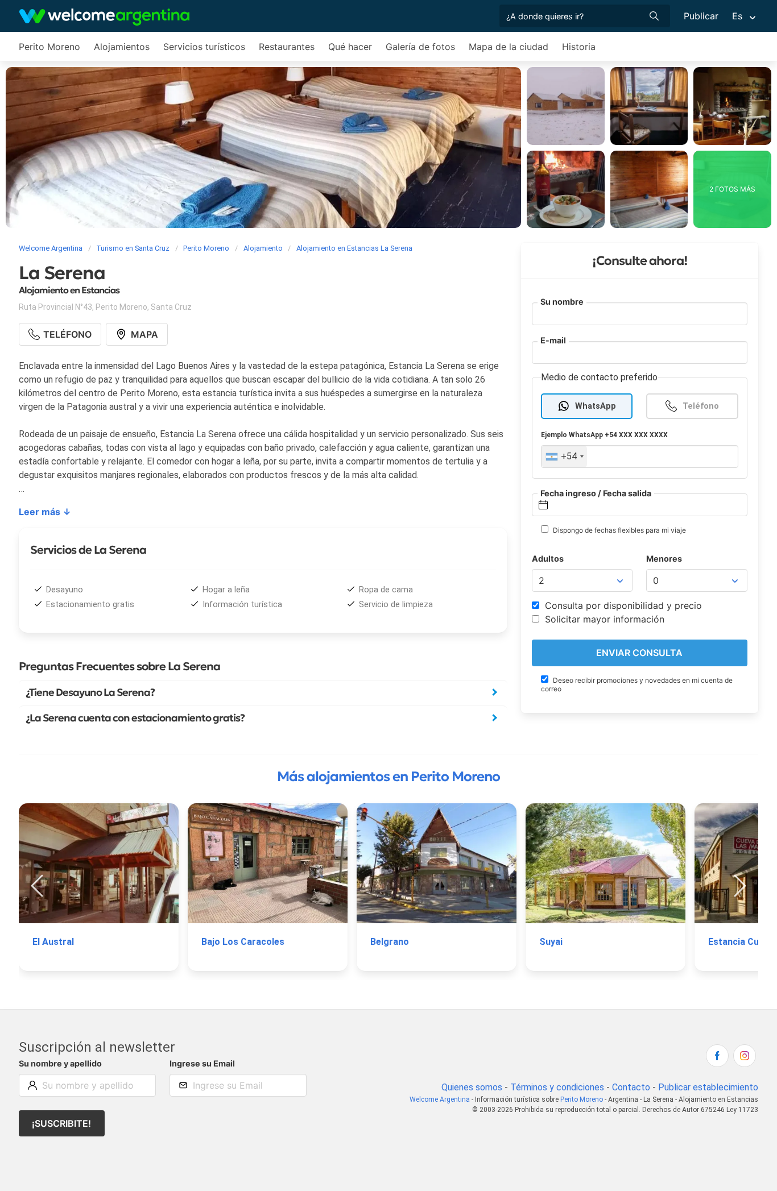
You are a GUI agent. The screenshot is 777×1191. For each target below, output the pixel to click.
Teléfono (701, 405)
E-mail (553, 340)
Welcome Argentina (440, 1099)
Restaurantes (287, 46)
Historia (579, 46)
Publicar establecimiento (708, 1087)
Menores (664, 558)
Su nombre (562, 301)
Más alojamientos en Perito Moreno (388, 776)
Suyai (551, 941)
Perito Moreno (49, 46)
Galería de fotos (420, 46)
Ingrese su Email (202, 1063)
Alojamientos (122, 46)
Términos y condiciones (557, 1087)
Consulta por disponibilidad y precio (622, 605)
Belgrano (389, 941)
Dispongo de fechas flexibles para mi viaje (618, 530)
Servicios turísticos (204, 46)
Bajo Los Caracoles (242, 941)
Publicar (701, 16)
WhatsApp (595, 405)
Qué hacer (350, 46)
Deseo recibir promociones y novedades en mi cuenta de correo (637, 684)
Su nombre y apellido (60, 1063)
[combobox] (564, 456)
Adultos (548, 558)
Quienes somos (471, 1087)
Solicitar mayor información (603, 619)
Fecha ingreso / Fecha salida (595, 492)
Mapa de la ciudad (508, 46)
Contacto (631, 1087)
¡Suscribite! (61, 1123)
